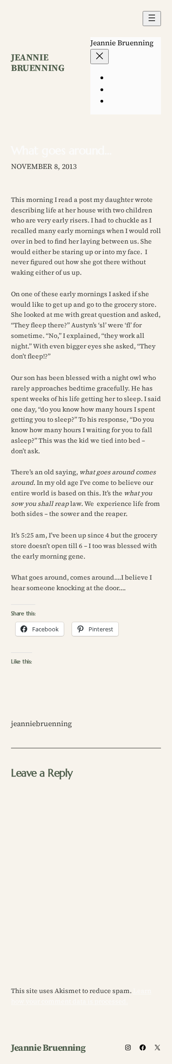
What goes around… (61, 150)
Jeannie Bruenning (37, 62)
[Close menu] (99, 56)
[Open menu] (152, 18)
